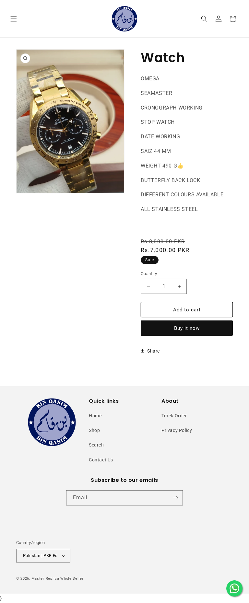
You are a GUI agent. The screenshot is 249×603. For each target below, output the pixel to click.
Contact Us (101, 459)
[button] (13, 19)
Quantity (149, 273)
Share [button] (153, 351)
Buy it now (187, 328)
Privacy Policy (176, 430)
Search (96, 444)
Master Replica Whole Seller (57, 578)
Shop (94, 430)
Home (95, 415)
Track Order (174, 415)
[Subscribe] (175, 497)
